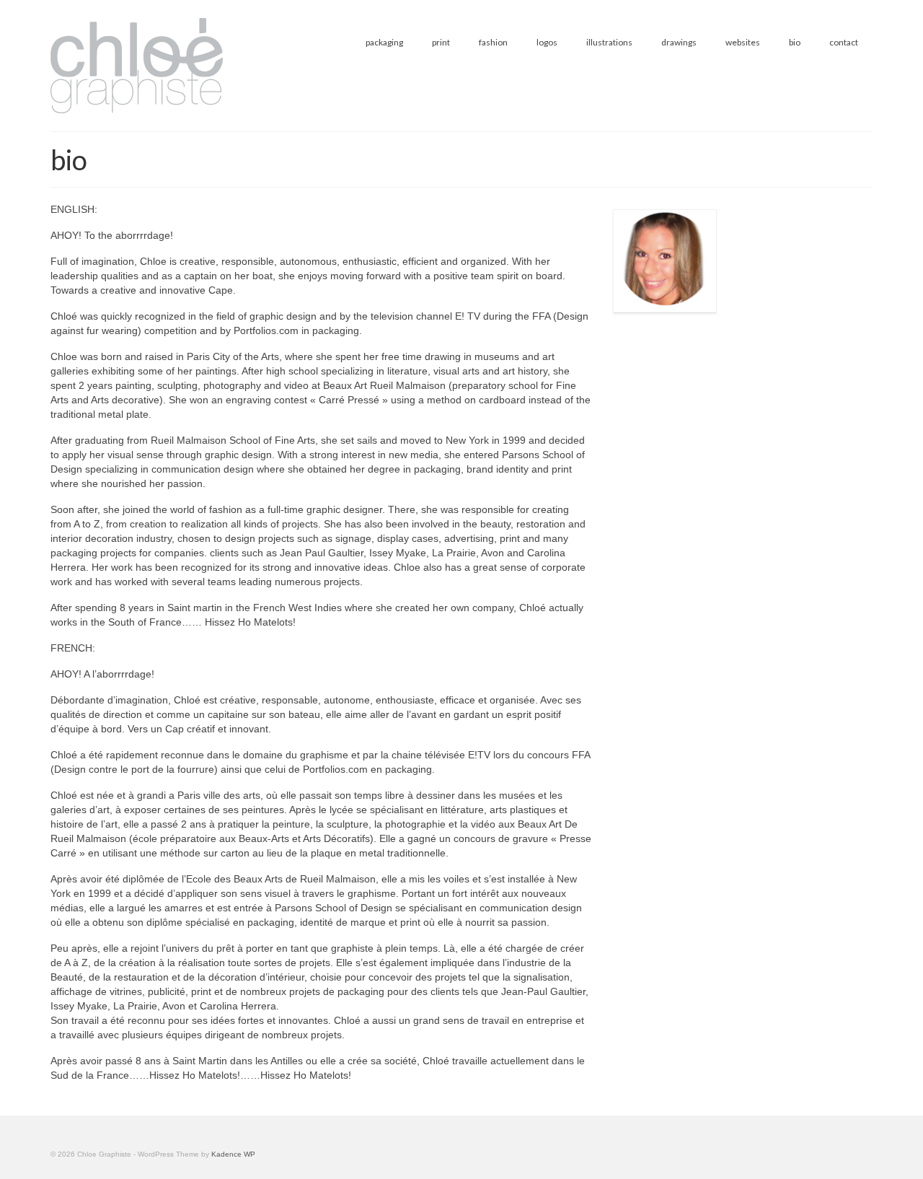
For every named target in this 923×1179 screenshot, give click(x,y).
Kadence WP (233, 1154)
